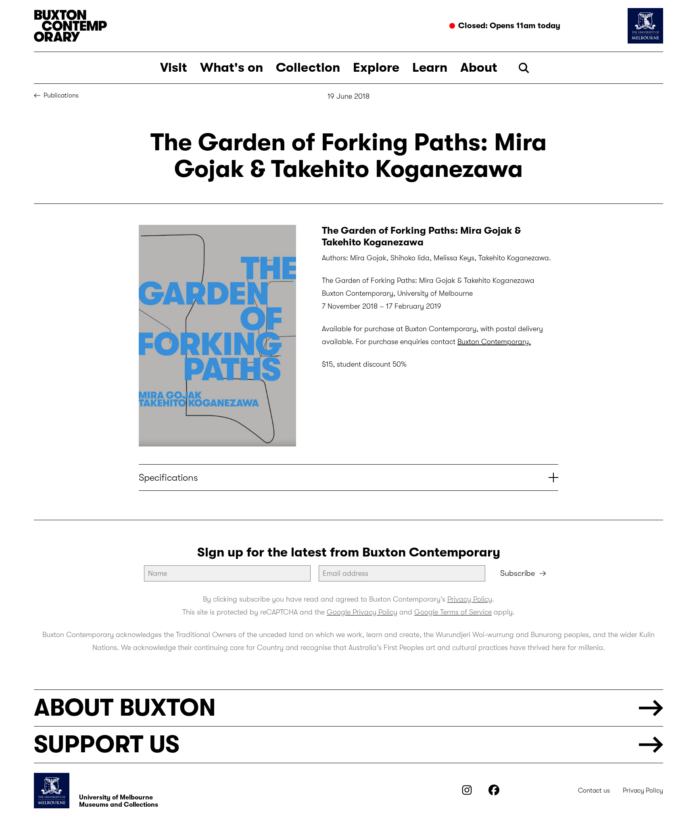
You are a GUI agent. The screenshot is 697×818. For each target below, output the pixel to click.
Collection (308, 67)
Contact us (594, 790)
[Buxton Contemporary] (189, 26)
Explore (376, 67)
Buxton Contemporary (493, 342)
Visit (173, 67)
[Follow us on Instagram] (466, 793)
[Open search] (523, 67)
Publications (61, 95)
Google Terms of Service (453, 612)
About (478, 67)
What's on (231, 67)
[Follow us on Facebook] (493, 793)
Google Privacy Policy (362, 612)
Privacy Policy (469, 599)
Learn (429, 67)
